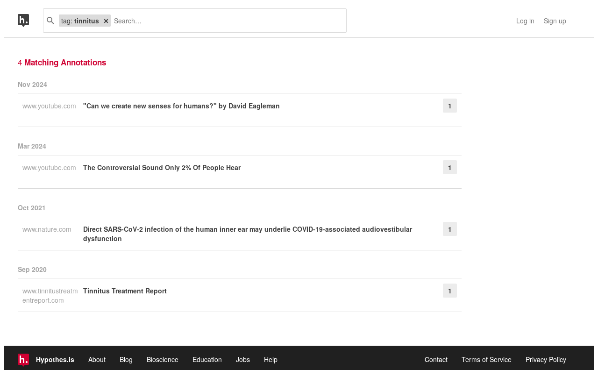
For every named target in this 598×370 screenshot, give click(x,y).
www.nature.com (47, 229)
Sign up (555, 20)
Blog (126, 359)
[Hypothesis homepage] (30, 20)
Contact (436, 359)
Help (271, 359)
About (97, 359)
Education (207, 359)
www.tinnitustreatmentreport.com (50, 295)
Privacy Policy (546, 359)
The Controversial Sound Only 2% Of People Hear (162, 167)
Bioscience (162, 359)
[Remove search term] (106, 20)
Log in (525, 20)
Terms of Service (487, 359)
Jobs (243, 359)
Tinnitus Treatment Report (125, 290)
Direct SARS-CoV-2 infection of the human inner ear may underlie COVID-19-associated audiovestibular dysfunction (247, 233)
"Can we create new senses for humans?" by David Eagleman (181, 105)
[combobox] (225, 20)
